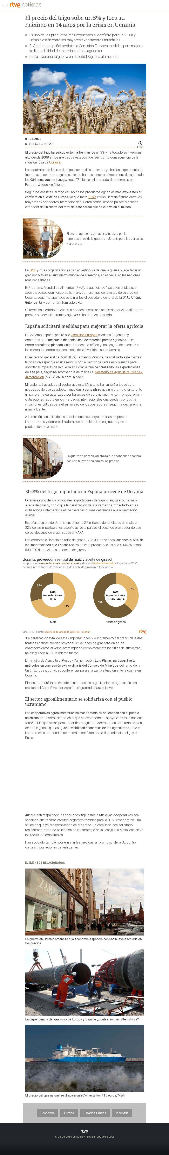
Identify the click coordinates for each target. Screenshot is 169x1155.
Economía (48, 1113)
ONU (32, 270)
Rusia (92, 197)
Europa (69, 1113)
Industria (122, 1113)
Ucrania (54, 162)
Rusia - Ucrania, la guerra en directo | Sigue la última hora (74, 56)
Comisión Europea (84, 335)
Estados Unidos (94, 1113)
